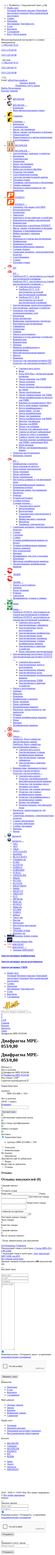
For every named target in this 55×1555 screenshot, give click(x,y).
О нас (10, 26)
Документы (10, 1156)
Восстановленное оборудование (23, 1433)
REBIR (10, 1456)
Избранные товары (16, 1413)
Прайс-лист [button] (13, 8)
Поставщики (13, 23)
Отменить (21, 1245)
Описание (10, 1147)
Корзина (11, 1410)
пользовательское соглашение (16, 1357)
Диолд (10, 1464)
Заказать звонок (27, 83)
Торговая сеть (27, 23)
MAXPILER (13, 1448)
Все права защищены (14, 1495)
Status (10, 1461)
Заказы (10, 1407)
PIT (9, 1454)
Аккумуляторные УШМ (14, 967)
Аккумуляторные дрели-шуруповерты (22, 961)
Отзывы (9, 1167)
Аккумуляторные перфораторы (18, 955)
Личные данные (15, 1405)
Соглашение (13, 31)
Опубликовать (8, 1245)
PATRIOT (12, 1451)
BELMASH (12, 1443)
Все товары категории (12, 1259)
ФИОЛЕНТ (13, 1469)
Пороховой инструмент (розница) (27, 11)
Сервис (10, 18)
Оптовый (11, 10)
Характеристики (13, 1137)
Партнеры (12, 1387)
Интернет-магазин (26, 10)
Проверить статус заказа (27, 85)
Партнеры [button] (12, 21)
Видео (8, 1161)
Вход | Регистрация (16, 34)
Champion (12, 1446)
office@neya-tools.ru (17, 80)
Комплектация (12, 1150)
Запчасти (11, 1467)
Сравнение (12, 1415)
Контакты (12, 29)
